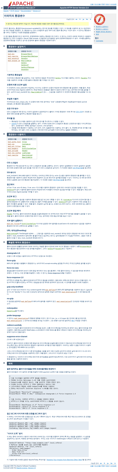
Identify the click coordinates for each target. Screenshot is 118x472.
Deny (24, 146)
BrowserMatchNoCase (29, 56)
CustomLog (26, 144)
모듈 (91, 4)
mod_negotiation (69, 292)
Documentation (26, 11)
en (76, 19)
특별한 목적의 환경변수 (104, 32)
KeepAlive (11, 311)
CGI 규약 (79, 112)
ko (87, 19)
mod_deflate (50, 290)
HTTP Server (14, 11)
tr (91, 19)
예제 (97, 34)
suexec (14, 123)
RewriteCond (27, 155)
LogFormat (26, 153)
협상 (73, 320)
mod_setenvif (13, 58)
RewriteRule (26, 61)
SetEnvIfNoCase (27, 67)
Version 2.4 (36, 11)
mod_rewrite (13, 56)
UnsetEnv (25, 69)
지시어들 (98, 4)
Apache (6, 11)
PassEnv (24, 58)
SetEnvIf (25, 65)
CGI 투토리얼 (78, 168)
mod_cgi (11, 144)
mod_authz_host (14, 142)
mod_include (13, 151)
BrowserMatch (26, 54)
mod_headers (13, 148)
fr (80, 19)
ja (83, 19)
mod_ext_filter (14, 146)
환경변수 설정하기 (102, 27)
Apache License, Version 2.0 (26, 468)
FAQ (103, 4)
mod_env (11, 54)
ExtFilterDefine (29, 148)
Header (25, 151)
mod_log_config (14, 153)
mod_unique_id (14, 61)
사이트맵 (113, 4)
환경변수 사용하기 (102, 29)
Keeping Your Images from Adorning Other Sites (64, 460)
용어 (107, 4)
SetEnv (24, 63)
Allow (24, 142)
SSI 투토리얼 (58, 180)
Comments (99, 41)
